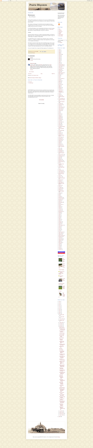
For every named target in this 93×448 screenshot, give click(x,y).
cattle (59, 94)
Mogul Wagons (61, 182)
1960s (59, 60)
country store (60, 109)
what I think (60, 238)
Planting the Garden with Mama (62, 370)
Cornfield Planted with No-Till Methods (61, 352)
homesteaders (60, 151)
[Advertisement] (39, 86)
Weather (60, 33)
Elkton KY (60, 118)
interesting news (61, 155)
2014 (59, 304)
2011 (59, 308)
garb (59, 131)
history (59, 148)
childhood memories (61, 96)
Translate (61, 42)
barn (59, 75)
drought (60, 115)
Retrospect (60, 348)
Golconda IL (60, 138)
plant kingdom (61, 202)
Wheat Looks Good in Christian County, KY (62, 357)
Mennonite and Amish (62, 177)
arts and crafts (60, 68)
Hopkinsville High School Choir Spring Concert (61, 366)
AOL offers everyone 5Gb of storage (61, 284)
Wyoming (60, 248)
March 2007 (61, 412)
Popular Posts (60, 31)
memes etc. (60, 176)
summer (60, 219)
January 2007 (61, 414)
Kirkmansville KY (61, 161)
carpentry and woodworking (60, 91)
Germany (60, 133)
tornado (60, 226)
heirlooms (60, 143)
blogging (34, 52)
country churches (61, 107)
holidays (60, 149)
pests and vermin (61, 198)
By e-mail (30, 81)
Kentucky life (60, 160)
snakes (59, 214)
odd (59, 194)
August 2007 (61, 322)
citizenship (60, 103)
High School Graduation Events (61, 377)
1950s (59, 58)
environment (60, 119)
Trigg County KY (61, 232)
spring (59, 215)
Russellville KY (61, 211)
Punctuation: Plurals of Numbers (62, 354)
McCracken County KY (61, 174)
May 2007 (61, 326)
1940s (59, 57)
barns (59, 76)
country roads (60, 108)
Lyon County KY (61, 172)
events (59, 120)
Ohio (59, 195)
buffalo (59, 86)
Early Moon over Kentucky (61, 399)
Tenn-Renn (60, 222)
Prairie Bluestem (38, 4)
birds (59, 79)
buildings (60, 87)
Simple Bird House (62, 387)
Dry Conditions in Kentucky (61, 331)
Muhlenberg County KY (61, 184)
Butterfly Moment (61, 327)
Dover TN (60, 113)
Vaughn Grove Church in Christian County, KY (62, 408)
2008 (59, 312)
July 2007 (61, 323)
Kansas (59, 158)
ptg (30, 57)
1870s (59, 50)
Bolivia (60, 81)
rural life (60, 210)
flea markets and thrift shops (62, 127)
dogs (59, 111)
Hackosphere (40, 64)
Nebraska (60, 189)
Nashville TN (60, 188)
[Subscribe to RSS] (59, 24)
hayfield (60, 141)
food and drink (61, 130)
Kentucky (60, 159)
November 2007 (62, 316)
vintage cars (60, 234)
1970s (59, 61)
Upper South (60, 233)
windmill (60, 243)
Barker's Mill (60, 73)
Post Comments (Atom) (35, 75)
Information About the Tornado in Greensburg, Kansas (62, 390)
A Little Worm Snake (61, 386)
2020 (59, 301)
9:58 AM (31, 69)
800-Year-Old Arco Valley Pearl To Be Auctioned (62, 402)
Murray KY (60, 185)
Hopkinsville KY (61, 154)
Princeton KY (60, 204)
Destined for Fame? (61, 276)
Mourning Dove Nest (61, 347)
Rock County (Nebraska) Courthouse (61, 383)
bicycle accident (61, 78)
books (59, 83)
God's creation (61, 137)
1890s (59, 53)
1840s (59, 49)
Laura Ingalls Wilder (61, 167)
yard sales (60, 249)
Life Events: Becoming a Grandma (61, 404)
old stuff (60, 196)
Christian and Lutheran (62, 99)
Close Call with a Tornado (61, 393)
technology (60, 221)
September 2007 (62, 320)
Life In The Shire (61, 334)
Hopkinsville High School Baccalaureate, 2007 (61, 362)
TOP (40, 99)
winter (59, 244)
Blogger (59, 436)
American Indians (61, 64)
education (60, 117)
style (59, 217)
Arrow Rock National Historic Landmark (62, 380)
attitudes (60, 69)
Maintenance (61, 375)
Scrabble (60, 212)
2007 (59, 313)
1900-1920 (60, 54)
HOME (42, 99)
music (59, 186)
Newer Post (29, 73)
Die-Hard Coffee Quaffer (61, 336)
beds (59, 77)
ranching (60, 206)
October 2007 (62, 318)
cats (59, 93)
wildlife (60, 241)
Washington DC (61, 236)
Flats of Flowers (61, 337)
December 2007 (62, 314)
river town (60, 209)
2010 (59, 309)
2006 (59, 416)
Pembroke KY (61, 197)
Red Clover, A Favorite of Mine (62, 359)
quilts (59, 205)
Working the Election (61, 339)
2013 (59, 305)
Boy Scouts (60, 84)
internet (60, 157)
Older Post (53, 73)
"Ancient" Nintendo (61, 269)
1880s (59, 52)
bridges (60, 85)
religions (60, 207)
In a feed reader (31, 82)
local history (60, 170)
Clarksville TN (61, 104)
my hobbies (60, 187)
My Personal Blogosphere (61, 368)
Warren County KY (61, 235)
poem (59, 203)
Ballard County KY (61, 72)
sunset (59, 220)
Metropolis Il (60, 179)
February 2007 (62, 413)
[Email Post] (40, 51)
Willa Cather (60, 242)
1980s (59, 62)
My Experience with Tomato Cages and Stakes (62, 373)
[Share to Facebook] (44, 51)
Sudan (59, 218)
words (59, 245)
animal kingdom (61, 65)
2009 (59, 310)
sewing (59, 213)
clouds (59, 105)
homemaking (60, 150)
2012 (59, 306)
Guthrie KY (60, 140)
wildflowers (60, 240)
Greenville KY (61, 139)
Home (41, 73)
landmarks (60, 165)
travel (59, 228)
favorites (60, 125)
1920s (59, 55)
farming (60, 124)
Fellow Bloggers (61, 34)
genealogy (60, 132)
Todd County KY (61, 225)
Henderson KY (61, 145)
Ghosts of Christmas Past (61, 135)
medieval (60, 175)
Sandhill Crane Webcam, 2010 (64, 287)
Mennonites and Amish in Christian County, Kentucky (61, 272)
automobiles (60, 70)
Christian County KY (61, 101)
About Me (60, 30)
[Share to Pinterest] (45, 51)
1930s (59, 56)
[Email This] (41, 51)
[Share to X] (43, 51)
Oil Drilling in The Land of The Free (62, 329)
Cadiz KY (60, 88)
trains (59, 227)
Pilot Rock (60, 199)
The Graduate (61, 349)
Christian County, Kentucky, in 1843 (61, 342)
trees (59, 230)
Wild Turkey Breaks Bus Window (62, 344)
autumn (60, 71)
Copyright (60, 32)
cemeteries (60, 95)
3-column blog (51, 29)
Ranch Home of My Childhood (62, 397)
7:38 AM (31, 60)
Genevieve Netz (32, 63)
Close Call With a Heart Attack (61, 395)
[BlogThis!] (42, 51)
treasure (60, 229)
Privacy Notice (61, 35)
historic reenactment (61, 146)
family (59, 123)
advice (59, 63)
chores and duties (61, 98)
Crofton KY (60, 110)
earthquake (60, 116)
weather (60, 237)
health (59, 142)
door (59, 112)
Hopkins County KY (61, 152)
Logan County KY (61, 171)
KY (59, 162)
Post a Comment (31, 71)
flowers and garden (61, 128)
